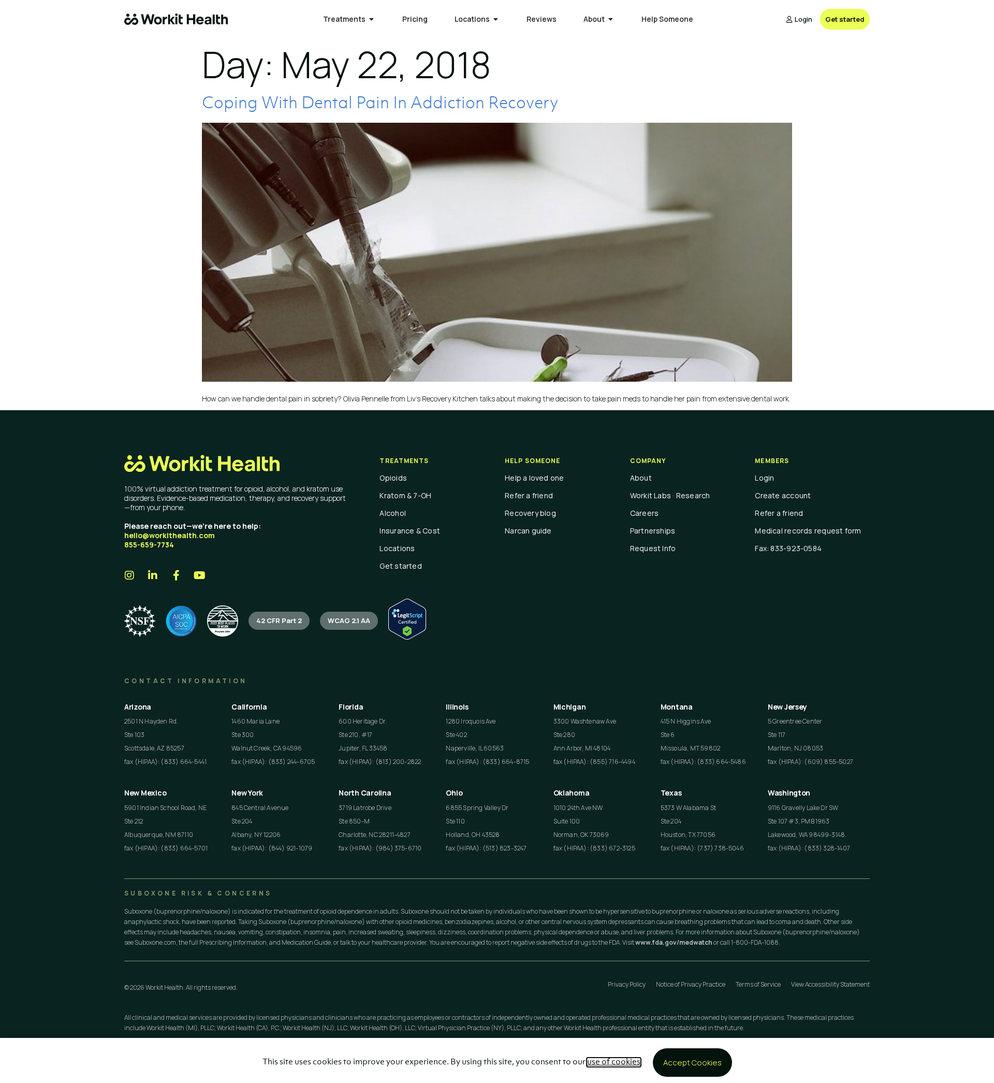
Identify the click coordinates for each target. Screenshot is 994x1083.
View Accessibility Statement (830, 984)
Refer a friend (529, 495)
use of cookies (613, 1062)
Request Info (653, 548)
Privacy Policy (627, 984)
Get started (400, 566)
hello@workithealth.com (169, 535)
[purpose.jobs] (222, 621)
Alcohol (392, 513)
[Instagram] (129, 575)
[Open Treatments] (371, 19)
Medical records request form (808, 531)
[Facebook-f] (176, 575)
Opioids (393, 478)
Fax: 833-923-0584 (788, 548)
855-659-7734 (149, 545)
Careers (644, 513)
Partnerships (653, 531)
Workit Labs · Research (670, 495)
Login (764, 478)
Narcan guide (528, 531)
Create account (783, 495)
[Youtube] (199, 575)
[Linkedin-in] (152, 575)
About (641, 478)
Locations (397, 548)
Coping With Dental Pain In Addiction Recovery (380, 104)
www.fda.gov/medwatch (673, 942)
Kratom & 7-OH (405, 495)
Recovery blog (530, 513)
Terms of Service (758, 984)
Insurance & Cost (409, 531)
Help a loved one (534, 478)
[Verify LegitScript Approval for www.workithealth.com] (407, 637)
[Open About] (611, 19)
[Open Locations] (496, 19)
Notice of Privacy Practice (690, 984)
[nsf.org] (139, 621)
